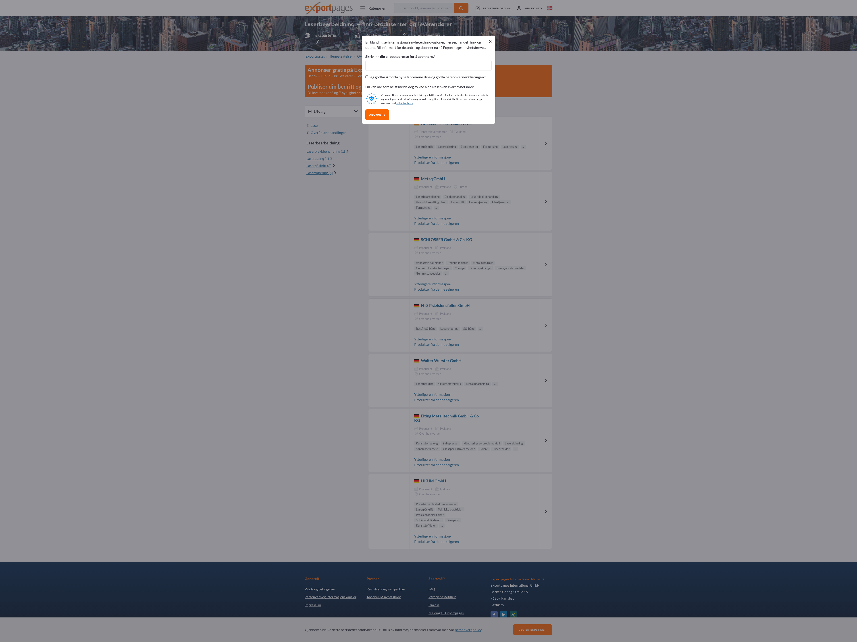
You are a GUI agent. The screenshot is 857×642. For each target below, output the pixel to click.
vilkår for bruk (404, 103)
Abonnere (377, 115)
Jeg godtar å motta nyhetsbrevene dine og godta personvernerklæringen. (426, 77)
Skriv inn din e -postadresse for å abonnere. (399, 56)
